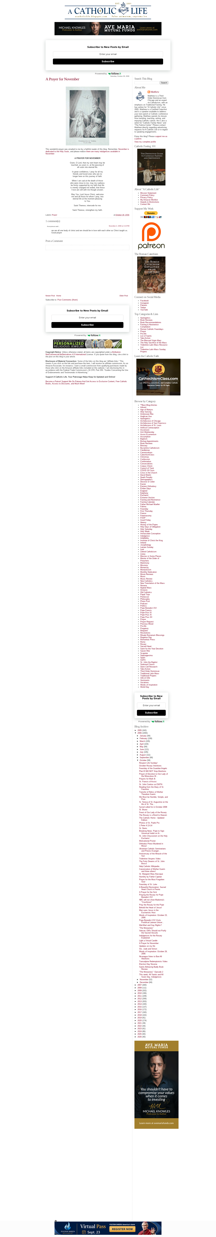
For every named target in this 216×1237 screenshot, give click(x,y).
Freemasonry (145, 516)
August (143, 755)
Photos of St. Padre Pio (149, 823)
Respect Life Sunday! (148, 763)
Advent (143, 407)
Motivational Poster (147, 841)
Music (142, 576)
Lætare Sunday (146, 547)
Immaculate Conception (150, 533)
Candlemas (145, 450)
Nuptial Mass (145, 588)
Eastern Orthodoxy (148, 486)
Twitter (143, 307)
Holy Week (145, 531)
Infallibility (144, 538)
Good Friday (145, 520)
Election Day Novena (148, 964)
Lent (142, 549)
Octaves (144, 590)
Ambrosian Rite (146, 414)
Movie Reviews (146, 574)
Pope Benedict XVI (148, 608)
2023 (140, 1028)
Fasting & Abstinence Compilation (149, 325)
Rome (142, 642)
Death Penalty (146, 477)
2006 (140, 733)
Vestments (144, 680)
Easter (143, 484)
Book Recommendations (150, 322)
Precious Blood (146, 624)
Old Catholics (146, 592)
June (142, 749)
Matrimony (144, 563)
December (144, 982)
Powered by (101, 73)
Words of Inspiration (148, 685)
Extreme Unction (147, 497)
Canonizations (146, 452)
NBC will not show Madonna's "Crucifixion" (151, 901)
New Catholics (146, 581)
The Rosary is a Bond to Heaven (153, 815)
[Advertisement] (146, 1173)
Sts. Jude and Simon (148, 949)
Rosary (143, 644)
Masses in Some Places (150, 556)
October (143, 760)
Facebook (144, 301)
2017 (140, 1012)
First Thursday (146, 511)
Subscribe (108, 61)
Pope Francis (146, 610)
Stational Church (147, 664)
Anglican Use (146, 416)
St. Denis (143, 828)
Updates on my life (147, 946)
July (142, 752)
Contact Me (145, 204)
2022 (140, 1026)
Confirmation (145, 461)
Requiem (144, 631)
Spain (142, 658)
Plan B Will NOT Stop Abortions (152, 771)
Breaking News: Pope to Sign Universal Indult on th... (151, 832)
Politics (143, 606)
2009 (140, 990)
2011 (140, 996)
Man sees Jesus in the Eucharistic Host (149, 911)
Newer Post (50, 296)
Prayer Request (147, 622)
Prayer (54, 215)
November (144, 979)
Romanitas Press (147, 639)
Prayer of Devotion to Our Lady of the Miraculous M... (153, 775)
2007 (140, 985)
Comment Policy (147, 195)
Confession (145, 459)
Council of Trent (147, 468)
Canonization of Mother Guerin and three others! (152, 870)
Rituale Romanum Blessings (152, 635)
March (143, 741)
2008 (140, 988)
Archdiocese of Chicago (150, 421)
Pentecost (144, 597)
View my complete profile (145, 142)
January (143, 736)
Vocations (144, 682)
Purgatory (144, 628)
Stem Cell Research (148, 667)
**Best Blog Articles (148, 405)
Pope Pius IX (146, 612)
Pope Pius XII (146, 617)
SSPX (143, 660)
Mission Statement (148, 193)
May (142, 747)
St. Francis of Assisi (147, 781)
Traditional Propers (148, 676)
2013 (140, 1001)
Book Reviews (146, 320)
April (142, 744)
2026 (140, 1037)
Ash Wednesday (147, 432)
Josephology (145, 545)
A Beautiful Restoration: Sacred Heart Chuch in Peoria (152, 888)
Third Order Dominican (149, 671)
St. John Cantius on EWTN (150, 784)
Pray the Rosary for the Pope (151, 905)
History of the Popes (149, 524)
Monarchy (144, 567)
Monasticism (145, 570)
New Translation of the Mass (152, 583)
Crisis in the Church (148, 473)
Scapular (144, 653)
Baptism (143, 439)
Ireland (143, 543)
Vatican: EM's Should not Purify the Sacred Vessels (152, 932)
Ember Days (145, 488)
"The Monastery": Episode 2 (151, 972)
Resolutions (145, 633)
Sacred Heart (145, 646)
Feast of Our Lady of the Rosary (153, 812)
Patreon (143, 305)
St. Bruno (143, 810)
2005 (140, 730)
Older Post (123, 296)
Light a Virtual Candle (148, 940)
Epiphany (144, 493)
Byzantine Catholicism (149, 448)
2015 (140, 1007)
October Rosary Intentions (150, 766)
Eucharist (144, 495)
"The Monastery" (146, 928)
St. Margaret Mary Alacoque (151, 874)
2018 (140, 1015)
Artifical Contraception (149, 428)
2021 (140, 1023)
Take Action (145, 338)
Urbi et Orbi (145, 678)
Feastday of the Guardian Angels (153, 768)
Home (58, 296)
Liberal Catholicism (148, 552)
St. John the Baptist (148, 662)
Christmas (144, 457)
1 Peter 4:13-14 (145, 825)
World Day (144, 687)
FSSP (142, 518)
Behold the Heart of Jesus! (150, 907)
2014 (140, 1004)
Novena (143, 585)
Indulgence (145, 536)
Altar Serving (145, 412)
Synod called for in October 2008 (153, 807)
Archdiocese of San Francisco (153, 423)
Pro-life (143, 334)
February (144, 738)
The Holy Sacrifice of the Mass (153, 343)
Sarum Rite (145, 651)
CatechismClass (147, 455)
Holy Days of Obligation (150, 527)
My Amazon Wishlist (149, 200)
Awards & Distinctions (149, 202)
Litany (142, 554)
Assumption (145, 437)
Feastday (144, 509)
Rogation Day (146, 637)
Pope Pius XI (146, 615)
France (143, 513)
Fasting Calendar (147, 502)
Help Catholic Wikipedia (149, 866)
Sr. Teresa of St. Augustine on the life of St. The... (153, 803)
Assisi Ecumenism (148, 434)
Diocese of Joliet (147, 482)
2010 (140, 993)
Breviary (143, 445)
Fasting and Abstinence (150, 500)
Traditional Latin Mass (149, 673)
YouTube (144, 310)
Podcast (143, 603)
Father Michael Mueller (150, 504)
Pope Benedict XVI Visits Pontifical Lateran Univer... (151, 921)
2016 (140, 1009)
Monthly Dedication (148, 572)
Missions (144, 565)
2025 (140, 1034)
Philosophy (145, 599)
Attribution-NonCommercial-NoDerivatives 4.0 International (83, 353)
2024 (140, 1031)
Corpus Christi (146, 466)
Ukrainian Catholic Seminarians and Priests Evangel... (152, 850)
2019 (140, 1018)
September (145, 757)
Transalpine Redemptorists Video (153, 961)
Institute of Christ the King (151, 540)
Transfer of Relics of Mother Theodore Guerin (151, 793)
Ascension (144, 430)
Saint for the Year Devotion (151, 649)
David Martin (145, 475)
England (143, 491)
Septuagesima (146, 655)
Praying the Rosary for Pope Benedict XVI (151, 896)
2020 (140, 1020)
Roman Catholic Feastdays (151, 329)
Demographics (146, 479)
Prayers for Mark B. (147, 779)
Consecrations (146, 464)
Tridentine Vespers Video (149, 859)
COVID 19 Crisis (147, 470)
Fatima (143, 506)
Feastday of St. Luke (148, 884)
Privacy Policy (146, 197)
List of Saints (146, 336)
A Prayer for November (62, 79)
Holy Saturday (146, 529)
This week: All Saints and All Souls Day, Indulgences (151, 975)
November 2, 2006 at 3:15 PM (119, 226)
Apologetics (145, 318)
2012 (140, 999)
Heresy (143, 522)
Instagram (144, 303)
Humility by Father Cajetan (150, 877)
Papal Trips (145, 594)
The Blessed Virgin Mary (150, 340)
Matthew (155, 92)
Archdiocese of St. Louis (150, 425)
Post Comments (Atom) (67, 300)
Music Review (146, 579)
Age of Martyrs (146, 410)
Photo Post (145, 601)
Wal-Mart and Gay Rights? (150, 925)
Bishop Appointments (149, 441)
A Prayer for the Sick (148, 892)
